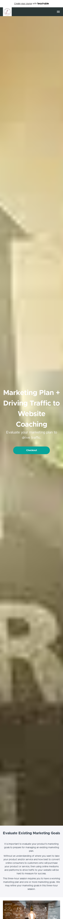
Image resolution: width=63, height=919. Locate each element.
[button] (58, 12)
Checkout (31, 450)
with (25, 4)
